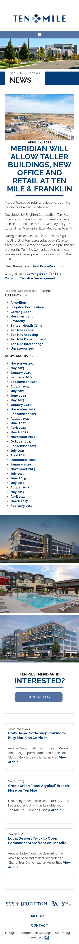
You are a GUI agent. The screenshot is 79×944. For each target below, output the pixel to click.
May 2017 (17, 492)
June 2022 (18, 423)
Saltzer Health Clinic (26, 325)
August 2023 (20, 386)
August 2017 (20, 487)
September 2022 (24, 414)
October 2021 (21, 441)
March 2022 (19, 432)
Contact (39, 925)
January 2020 (21, 464)
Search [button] (46, 290)
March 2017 (19, 501)
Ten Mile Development (37, 278)
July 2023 (18, 391)
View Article (52, 810)
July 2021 (17, 450)
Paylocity (18, 321)
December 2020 (23, 460)
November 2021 (23, 437)
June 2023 (18, 395)
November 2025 (23, 363)
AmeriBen (18, 302)
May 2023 (18, 400)
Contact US (38, 697)
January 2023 (21, 405)
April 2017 (18, 496)
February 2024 (22, 377)
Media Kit (39, 916)
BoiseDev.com (51, 266)
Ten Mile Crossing (24, 335)
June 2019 (18, 478)
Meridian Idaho (22, 316)
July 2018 (18, 483)
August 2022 (20, 418)
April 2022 (18, 428)
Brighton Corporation (27, 307)
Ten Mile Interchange (27, 344)
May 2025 (18, 368)
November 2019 (23, 469)
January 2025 (21, 372)
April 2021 (18, 455)
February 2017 (21, 506)
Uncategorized (22, 348)
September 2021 (23, 446)
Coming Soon (36, 274)
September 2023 (24, 382)
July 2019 (18, 473)
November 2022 (23, 409)
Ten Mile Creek (22, 330)
